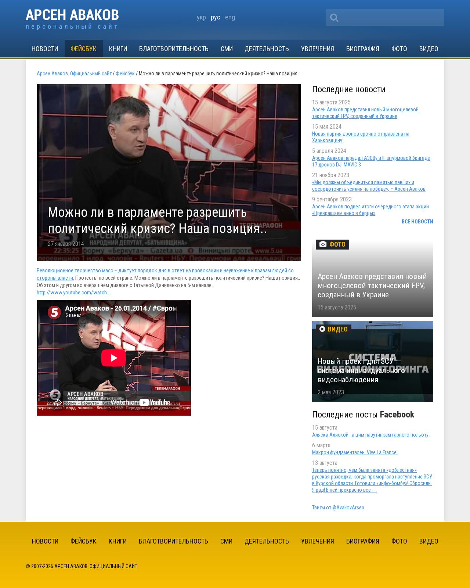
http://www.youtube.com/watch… (73, 292)
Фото (399, 49)
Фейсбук (83, 49)
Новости (45, 49)
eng (230, 17)
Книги (118, 49)
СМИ (227, 49)
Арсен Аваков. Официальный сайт (72, 19)
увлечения (317, 49)
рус (215, 17)
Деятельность (267, 49)
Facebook (397, 414)
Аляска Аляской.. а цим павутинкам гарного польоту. (371, 435)
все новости (417, 222)
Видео (428, 49)
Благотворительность (174, 49)
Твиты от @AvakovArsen (338, 507)
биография (362, 49)
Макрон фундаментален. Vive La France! (355, 452)
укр (201, 17)
